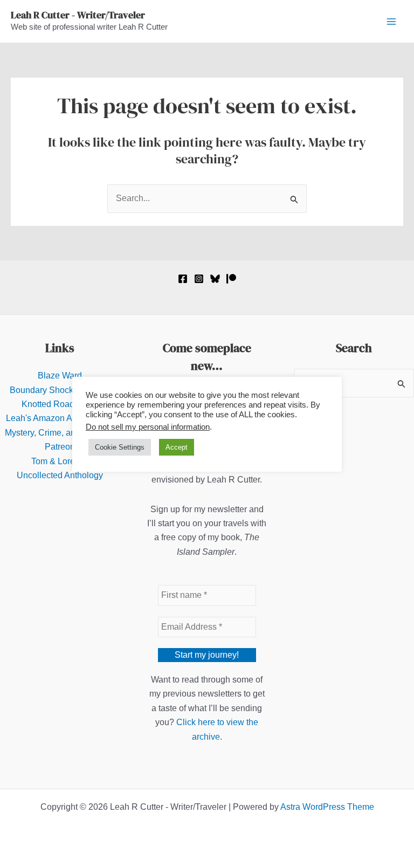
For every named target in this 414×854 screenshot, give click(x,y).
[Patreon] (231, 279)
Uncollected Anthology (60, 475)
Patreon (60, 446)
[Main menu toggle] (391, 21)
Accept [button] (176, 447)
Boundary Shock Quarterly (60, 390)
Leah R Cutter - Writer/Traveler (78, 15)
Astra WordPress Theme (327, 806)
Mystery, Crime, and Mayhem (60, 432)
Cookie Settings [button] (119, 447)
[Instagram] (199, 279)
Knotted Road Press (60, 404)
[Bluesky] (215, 279)
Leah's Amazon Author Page (60, 418)
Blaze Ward (60, 375)
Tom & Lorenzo (60, 461)
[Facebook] (183, 279)
